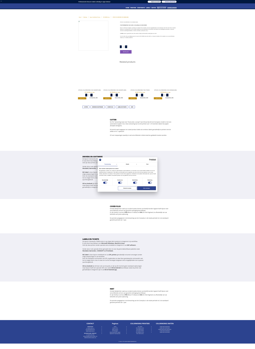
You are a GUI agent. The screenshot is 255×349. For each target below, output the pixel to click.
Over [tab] (147, 164)
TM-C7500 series (140, 333)
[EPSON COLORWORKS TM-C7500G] (140, 76)
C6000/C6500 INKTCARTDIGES (164, 329)
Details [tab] (127, 164)
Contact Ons (115, 328)
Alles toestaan (146, 188)
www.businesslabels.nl (90, 337)
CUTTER (86, 107)
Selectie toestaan (127, 188)
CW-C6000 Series (140, 329)
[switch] (120, 183)
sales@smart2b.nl (90, 329)
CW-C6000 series (106, 17)
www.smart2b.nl (90, 331)
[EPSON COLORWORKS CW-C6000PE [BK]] (89, 76)
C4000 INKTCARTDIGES (165, 328)
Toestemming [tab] (107, 164)
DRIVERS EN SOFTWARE (97, 107)
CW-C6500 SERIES (140, 330)
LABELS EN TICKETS (122, 107)
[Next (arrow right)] (4, 347)
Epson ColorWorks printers (95, 17)
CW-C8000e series (140, 332)
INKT (132, 107)
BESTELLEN (126, 52)
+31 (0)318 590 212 (90, 328)
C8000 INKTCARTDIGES (165, 332)
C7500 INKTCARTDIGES (165, 330)
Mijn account (115, 329)
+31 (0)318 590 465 (90, 335)
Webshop (85, 17)
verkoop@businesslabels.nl (90, 336)
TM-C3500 (140, 326)
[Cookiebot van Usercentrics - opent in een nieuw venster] (150, 160)
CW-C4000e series (140, 328)
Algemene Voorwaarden (115, 333)
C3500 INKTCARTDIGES (165, 326)
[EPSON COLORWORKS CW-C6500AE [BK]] (165, 76)
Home (80, 17)
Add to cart (82, 98)
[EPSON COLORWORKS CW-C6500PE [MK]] (115, 76)
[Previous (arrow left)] (1, 347)
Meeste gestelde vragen (115, 332)
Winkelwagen (115, 330)
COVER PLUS (110, 107)
